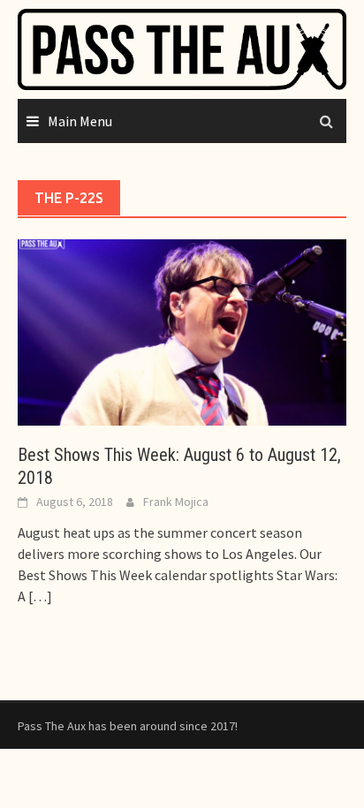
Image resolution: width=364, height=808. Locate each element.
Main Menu (80, 121)
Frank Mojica (176, 502)
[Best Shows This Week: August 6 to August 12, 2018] (182, 330)
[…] (39, 596)
